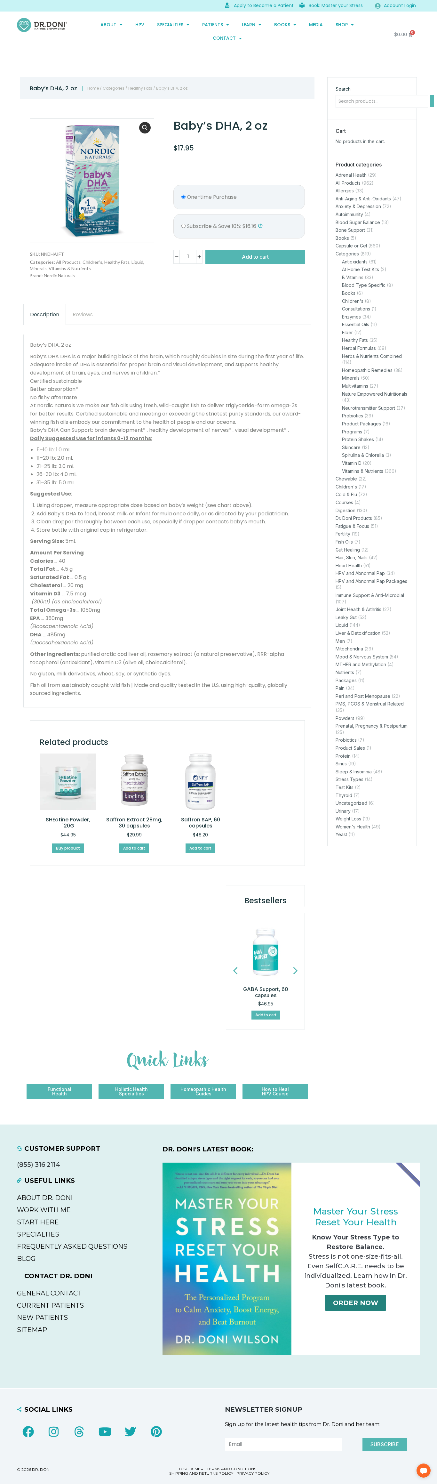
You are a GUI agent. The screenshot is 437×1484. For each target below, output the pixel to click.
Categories (113, 88)
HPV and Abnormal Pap (360, 573)
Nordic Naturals (59, 275)
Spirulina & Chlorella (363, 455)
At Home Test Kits (360, 269)
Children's (92, 262)
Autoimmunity (349, 214)
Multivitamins (355, 386)
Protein (343, 756)
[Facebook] (28, 1432)
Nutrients (345, 672)
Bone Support (350, 230)
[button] (145, 127)
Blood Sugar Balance (358, 222)
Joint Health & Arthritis (358, 609)
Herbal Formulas (359, 348)
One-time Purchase (211, 197)
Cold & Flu (346, 494)
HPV (139, 24)
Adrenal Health (351, 175)
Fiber (347, 332)
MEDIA (316, 24)
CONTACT (224, 38)
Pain (340, 688)
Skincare (351, 447)
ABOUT (108, 24)
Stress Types (349, 779)
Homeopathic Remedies (367, 370)
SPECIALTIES (170, 24)
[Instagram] (54, 1432)
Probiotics (352, 416)
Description (44, 314)
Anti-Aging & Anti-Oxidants (363, 198)
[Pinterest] (156, 1432)
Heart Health (349, 565)
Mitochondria (349, 648)
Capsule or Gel (351, 246)
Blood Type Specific (363, 285)
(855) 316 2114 (38, 1164)
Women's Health (353, 826)
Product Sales (350, 748)
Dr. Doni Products (354, 518)
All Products (68, 262)
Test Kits (345, 787)
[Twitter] (130, 1432)
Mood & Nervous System (362, 656)
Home (93, 88)
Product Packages (361, 423)
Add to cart (255, 257)
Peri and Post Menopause (363, 696)
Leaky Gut (346, 617)
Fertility (343, 534)
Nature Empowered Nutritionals (374, 394)
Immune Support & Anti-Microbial (370, 595)
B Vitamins (352, 277)
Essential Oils (355, 324)
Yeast (341, 834)
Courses (344, 502)
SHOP (342, 24)
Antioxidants (355, 261)
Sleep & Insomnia (354, 771)
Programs (352, 431)
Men (340, 641)
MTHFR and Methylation (361, 664)
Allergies (345, 190)
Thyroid (344, 795)
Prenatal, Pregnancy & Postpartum (372, 726)
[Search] (432, 101)
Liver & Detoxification (358, 633)
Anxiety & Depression (358, 206)
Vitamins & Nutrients (70, 268)
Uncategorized (351, 803)
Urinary (343, 811)
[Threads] (79, 1432)
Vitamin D (352, 463)
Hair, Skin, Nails (352, 557)
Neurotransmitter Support (368, 408)
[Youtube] (105, 1432)
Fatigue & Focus (352, 526)
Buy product (68, 848)
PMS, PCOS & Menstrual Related (370, 704)
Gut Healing (348, 549)
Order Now (355, 1303)
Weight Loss (348, 818)
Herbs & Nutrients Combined (372, 356)
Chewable (346, 478)
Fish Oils (344, 541)
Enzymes (351, 316)
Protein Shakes (358, 439)
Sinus (341, 763)
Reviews (83, 314)
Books (282, 24)
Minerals (38, 268)
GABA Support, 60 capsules (265, 992)
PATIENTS (212, 24)
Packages (346, 680)
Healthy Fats (140, 88)
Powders (345, 718)
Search (343, 89)
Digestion (345, 510)
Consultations (356, 308)
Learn (248, 24)
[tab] (44, 314)
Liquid (137, 262)
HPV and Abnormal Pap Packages (371, 581)
